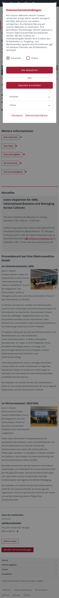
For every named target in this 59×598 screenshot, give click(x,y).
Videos (34, 58)
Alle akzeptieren (29, 70)
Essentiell (16, 58)
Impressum (17, 115)
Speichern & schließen (29, 85)
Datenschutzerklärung (36, 115)
